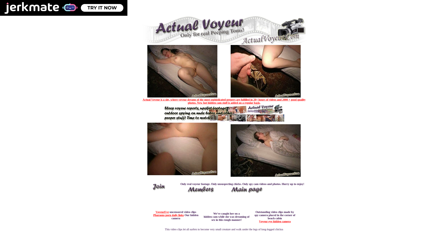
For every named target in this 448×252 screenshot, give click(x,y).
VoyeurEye (162, 212)
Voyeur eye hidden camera (275, 221)
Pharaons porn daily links (168, 215)
